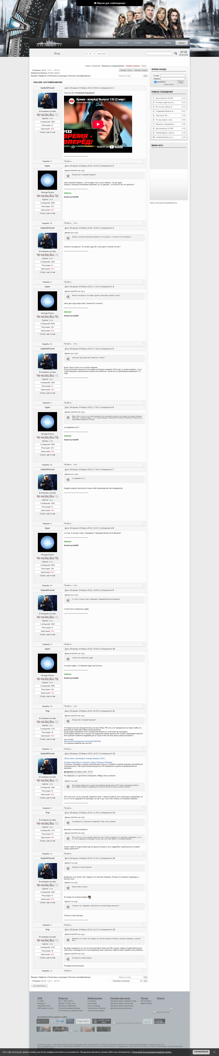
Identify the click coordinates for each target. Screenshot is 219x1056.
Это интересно (64, 1011)
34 (51, 223)
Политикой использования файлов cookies (151, 1052)
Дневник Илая (77, 1011)
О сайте (40, 1001)
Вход (57, 53)
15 (114, 929)
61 (52, 125)
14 (51, 749)
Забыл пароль (169, 84)
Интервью (62, 1006)
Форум (182, 43)
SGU (71, 1001)
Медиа (168, 43)
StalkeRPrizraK (48, 88)
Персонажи (92, 1003)
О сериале (88, 43)
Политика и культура (57, 76)
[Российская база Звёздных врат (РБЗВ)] (59, 1031)
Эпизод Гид (122, 43)
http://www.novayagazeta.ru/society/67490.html (82, 741)
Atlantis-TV (62, 1003)
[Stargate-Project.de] (147, 1023)
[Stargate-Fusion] (159, 1023)
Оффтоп (42, 76)
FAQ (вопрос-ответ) (45, 1008)
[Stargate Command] (42, 1023)
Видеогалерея (146, 1003)
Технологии (92, 1008)
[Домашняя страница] (75, 223)
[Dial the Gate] (69, 1023)
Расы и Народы (94, 1006)
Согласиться (201, 1052)
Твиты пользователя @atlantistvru (163, 203)
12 (57, 70)
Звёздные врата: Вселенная (121, 1006)
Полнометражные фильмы (69, 1008)
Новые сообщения (92, 66)
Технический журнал (96, 1011)
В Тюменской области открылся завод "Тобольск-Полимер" (88, 762)
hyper (47, 166)
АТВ (39, 998)
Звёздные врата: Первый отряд (123, 1001)
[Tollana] (73, 1031)
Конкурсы (41, 1003)
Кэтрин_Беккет (54, 73)
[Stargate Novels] (101, 1023)
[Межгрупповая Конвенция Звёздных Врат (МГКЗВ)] (43, 1031)
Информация (95, 998)
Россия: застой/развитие (79, 76)
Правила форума (133, 66)
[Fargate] (87, 1031)
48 (52, 732)
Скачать (138, 43)
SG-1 (60, 1001)
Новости (105, 43)
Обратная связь (44, 1006)
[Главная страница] (49, 43)
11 (55, 70)
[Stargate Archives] (82, 1023)
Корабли (102, 1008)
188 (52, 206)
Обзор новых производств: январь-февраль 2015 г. (85, 758)
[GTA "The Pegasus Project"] (103, 1031)
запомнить (161, 82)
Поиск (143, 66)
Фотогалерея (146, 1001)
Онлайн (153, 43)
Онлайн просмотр (120, 998)
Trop (48, 711)
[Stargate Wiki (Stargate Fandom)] (126, 1023)
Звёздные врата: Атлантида (121, 1003)
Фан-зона (71, 1003)
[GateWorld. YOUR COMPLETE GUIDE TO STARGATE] (57, 1023)
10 (114, 649)
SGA (65, 1001)
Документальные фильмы (121, 1008)
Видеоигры (71, 1006)
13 (114, 813)
